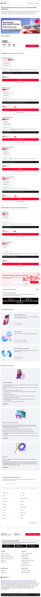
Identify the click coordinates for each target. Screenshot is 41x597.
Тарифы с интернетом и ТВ (6, 555)
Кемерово (5, 518)
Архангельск (5, 493)
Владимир (22, 501)
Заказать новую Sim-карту (20, 340)
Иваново (4, 509)
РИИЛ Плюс (5, 212)
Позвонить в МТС (24, 563)
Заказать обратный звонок (26, 565)
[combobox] (16, 282)
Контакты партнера (25, 555)
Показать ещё (33, 522)
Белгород (22, 495)
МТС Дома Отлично (7, 117)
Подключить (32, 45)
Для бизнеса (3, 570)
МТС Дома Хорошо (7, 242)
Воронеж (4, 507)
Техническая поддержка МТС (26, 553)
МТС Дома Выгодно (7, 58)
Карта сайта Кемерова (25, 572)
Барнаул (4, 495)
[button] (20, 13)
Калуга (21, 515)
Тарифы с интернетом (5, 553)
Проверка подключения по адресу (27, 560)
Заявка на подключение (25, 562)
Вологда (22, 504)
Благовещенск (5, 498)
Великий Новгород (24, 498)
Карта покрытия (4, 572)
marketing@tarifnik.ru (5, 589)
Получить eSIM (18, 324)
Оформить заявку (32, 534)
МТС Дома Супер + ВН (8, 177)
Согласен (37, 594)
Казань (4, 515)
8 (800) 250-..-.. (37, 3)
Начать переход (18, 357)
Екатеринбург (23, 507)
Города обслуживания (25, 558)
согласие (14, 594)
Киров (21, 518)
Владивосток (5, 501)
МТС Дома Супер (6, 88)
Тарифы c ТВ (3, 560)
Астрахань (22, 493)
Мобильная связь (4, 562)
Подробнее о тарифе (20, 82)
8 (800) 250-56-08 (30, 3)
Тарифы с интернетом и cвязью (7, 558)
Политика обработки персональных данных (27, 580)
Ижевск (22, 509)
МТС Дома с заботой (7, 147)
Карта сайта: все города (25, 570)
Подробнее (5, 404)
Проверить (34, 282)
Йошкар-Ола (23, 512)
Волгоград (5, 504)
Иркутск (4, 512)
